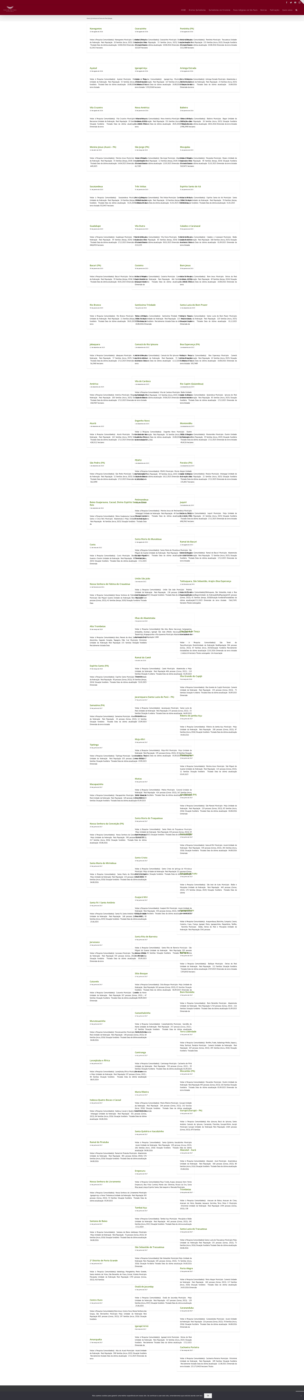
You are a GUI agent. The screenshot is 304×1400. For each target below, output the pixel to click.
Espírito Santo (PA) (99, 665)
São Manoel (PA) (188, 794)
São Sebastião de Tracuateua (149, 1247)
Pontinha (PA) (187, 28)
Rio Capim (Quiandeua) (191, 383)
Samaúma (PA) (97, 705)
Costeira (139, 265)
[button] (296, 10)
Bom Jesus (185, 265)
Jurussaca (95, 942)
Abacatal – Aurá (188, 1149)
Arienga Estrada (188, 68)
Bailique (184, 952)
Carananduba (187, 1307)
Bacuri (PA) (95, 265)
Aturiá (93, 423)
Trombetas (185, 1189)
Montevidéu (186, 423)
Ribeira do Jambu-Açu (191, 715)
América (94, 383)
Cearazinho (140, 28)
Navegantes (96, 28)
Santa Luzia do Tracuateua (193, 1228)
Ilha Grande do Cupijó (191, 676)
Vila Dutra (140, 225)
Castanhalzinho (142, 1012)
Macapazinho (96, 784)
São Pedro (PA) (97, 462)
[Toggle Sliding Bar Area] (302, 2)
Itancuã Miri (186, 834)
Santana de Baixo (98, 1221)
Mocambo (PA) (187, 1071)
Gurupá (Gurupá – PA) (191, 1110)
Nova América (142, 107)
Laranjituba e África (100, 1060)
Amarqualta (96, 1339)
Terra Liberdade (188, 1031)
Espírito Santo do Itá (190, 186)
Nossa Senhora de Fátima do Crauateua (110, 584)
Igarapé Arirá (141, 1326)
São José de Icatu (188, 873)
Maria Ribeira (142, 1091)
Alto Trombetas (98, 626)
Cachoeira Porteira (189, 1347)
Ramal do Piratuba (99, 1142)
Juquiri (183, 502)
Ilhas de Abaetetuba (145, 618)
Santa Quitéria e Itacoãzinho (149, 1131)
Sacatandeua (96, 186)
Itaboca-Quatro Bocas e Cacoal (105, 1099)
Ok (208, 1396)
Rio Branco (95, 304)
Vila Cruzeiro (96, 107)
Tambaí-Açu (141, 1207)
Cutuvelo (94, 981)
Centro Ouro (96, 1300)
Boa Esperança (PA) (190, 344)
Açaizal (93, 68)
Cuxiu (92, 544)
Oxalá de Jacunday (144, 1286)
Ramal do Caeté (143, 657)
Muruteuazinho (97, 1021)
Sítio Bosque (141, 973)
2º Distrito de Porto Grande (104, 1260)
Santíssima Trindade (145, 304)
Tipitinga (94, 744)
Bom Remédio (187, 992)
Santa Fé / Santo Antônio (102, 902)
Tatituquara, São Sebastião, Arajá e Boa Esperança (205, 581)
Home (88, 18)
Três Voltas (140, 186)
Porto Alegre (186, 1268)
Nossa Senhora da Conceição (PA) (107, 823)
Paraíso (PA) (186, 462)
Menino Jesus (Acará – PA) (103, 147)
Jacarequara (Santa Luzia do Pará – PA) (154, 696)
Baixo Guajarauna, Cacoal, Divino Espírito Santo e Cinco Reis (118, 503)
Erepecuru (140, 1170)
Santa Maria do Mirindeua (103, 863)
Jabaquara (95, 344)
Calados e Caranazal (190, 225)
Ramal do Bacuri (188, 541)
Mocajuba (185, 147)
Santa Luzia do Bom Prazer (193, 304)
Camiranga (140, 1052)
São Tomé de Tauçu (190, 631)
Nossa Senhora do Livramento (105, 1181)
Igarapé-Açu (141, 68)
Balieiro (184, 107)
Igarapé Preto (187, 910)
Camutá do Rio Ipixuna (146, 344)
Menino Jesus (187, 755)
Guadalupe (95, 225)
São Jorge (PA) (142, 147)
